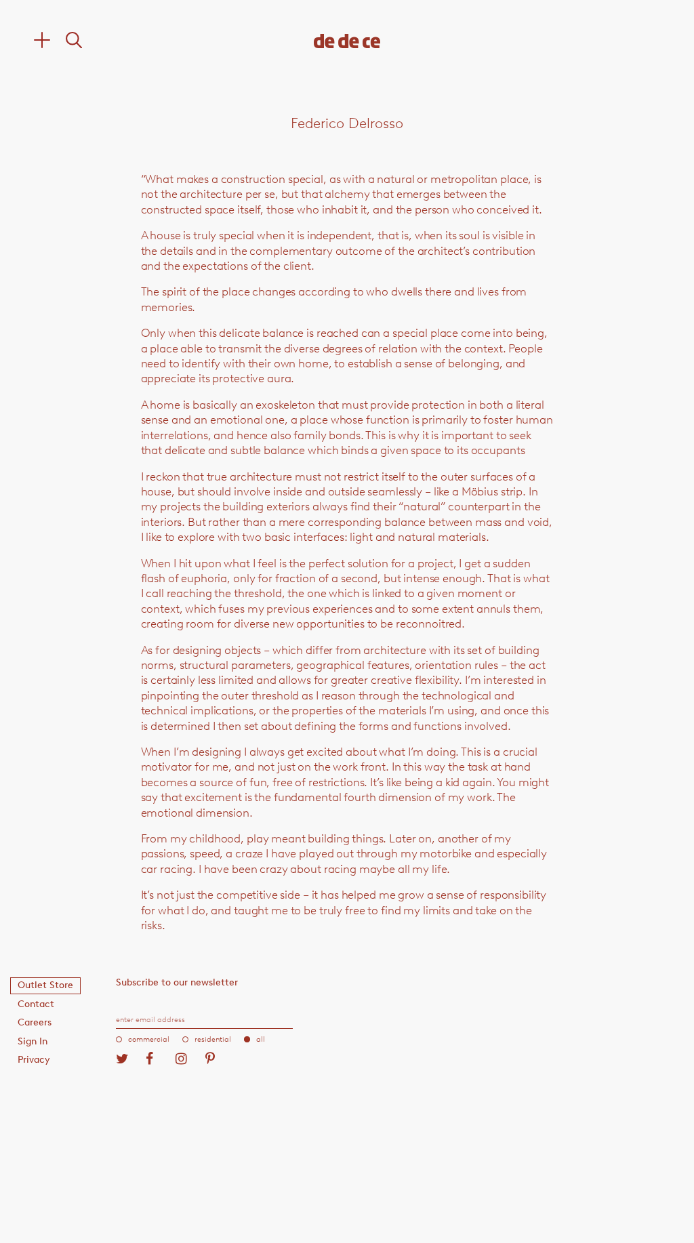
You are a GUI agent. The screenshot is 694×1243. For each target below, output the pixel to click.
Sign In (32, 1041)
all (260, 1039)
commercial (148, 1039)
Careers (35, 1022)
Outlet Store (45, 985)
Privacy (34, 1059)
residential (213, 1039)
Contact (36, 1004)
